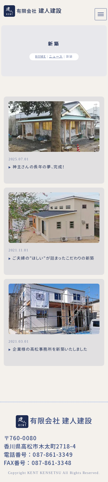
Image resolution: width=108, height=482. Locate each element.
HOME (40, 56)
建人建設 (39, 10)
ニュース (56, 56)
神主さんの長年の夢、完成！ (39, 167)
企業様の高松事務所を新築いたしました (50, 349)
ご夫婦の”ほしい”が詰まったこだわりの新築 (53, 258)
